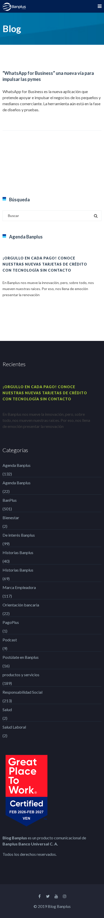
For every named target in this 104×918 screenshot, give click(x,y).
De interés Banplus (19, 535)
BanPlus (10, 500)
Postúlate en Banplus (21, 657)
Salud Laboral (14, 727)
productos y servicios (21, 674)
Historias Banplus (18, 552)
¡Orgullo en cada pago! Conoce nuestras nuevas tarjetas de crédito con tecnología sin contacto (45, 264)
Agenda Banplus (17, 465)
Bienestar (11, 517)
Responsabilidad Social (22, 692)
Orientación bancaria (21, 604)
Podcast (10, 639)
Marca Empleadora (19, 587)
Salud (7, 709)
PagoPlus (11, 622)
